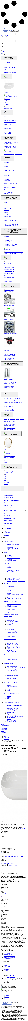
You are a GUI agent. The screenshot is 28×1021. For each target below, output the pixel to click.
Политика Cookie (15, 1019)
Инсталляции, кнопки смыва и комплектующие (11, 615)
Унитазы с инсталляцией (10, 957)
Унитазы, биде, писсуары (10, 601)
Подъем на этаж (9, 856)
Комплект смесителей (9, 956)
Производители (8, 528)
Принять (25, 1014)
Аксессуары (7, 953)
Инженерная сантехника (10, 639)
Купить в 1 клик (13, 839)
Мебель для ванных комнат (10, 682)
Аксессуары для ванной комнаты (12, 702)
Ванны (5, 552)
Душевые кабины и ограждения (12, 654)
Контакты (6, 535)
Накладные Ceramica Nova (7, 863)
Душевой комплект (8, 954)
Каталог (3, 724)
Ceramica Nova (4, 894)
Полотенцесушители (9, 663)
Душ (5, 626)
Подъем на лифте (18, 856)
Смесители (6, 583)
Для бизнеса (7, 532)
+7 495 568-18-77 (5, 35)
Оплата (5, 533)
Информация (7, 531)
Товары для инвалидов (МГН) (11, 693)
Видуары (6, 672)
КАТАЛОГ (3, 51)
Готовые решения (8, 541)
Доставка (3, 847)
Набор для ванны (8, 958)
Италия (2, 896)
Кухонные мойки (8, 574)
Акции (5, 529)
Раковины (6, 563)
